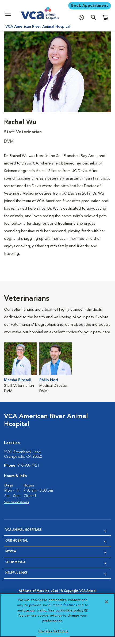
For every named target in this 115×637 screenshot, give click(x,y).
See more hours (16, 502)
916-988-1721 (28, 465)
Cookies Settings (53, 631)
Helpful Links (16, 573)
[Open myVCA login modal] (82, 17)
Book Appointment (89, 6)
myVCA (10, 551)
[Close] (106, 602)
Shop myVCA (15, 562)
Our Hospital (16, 540)
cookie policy (74, 610)
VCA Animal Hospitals (23, 530)
